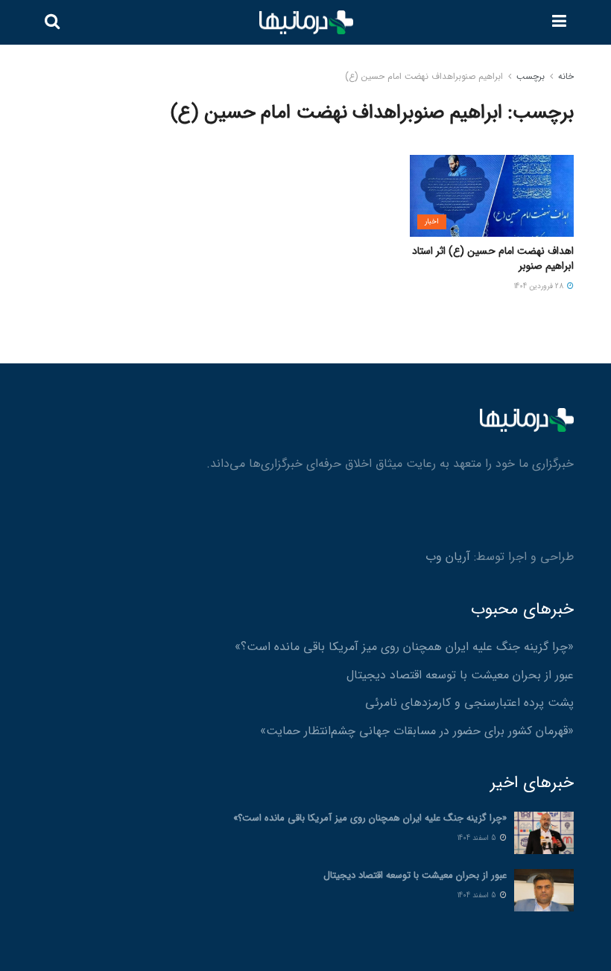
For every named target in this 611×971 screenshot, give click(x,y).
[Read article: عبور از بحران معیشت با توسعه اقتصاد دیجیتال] (544, 890)
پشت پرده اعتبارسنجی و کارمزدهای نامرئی (469, 702)
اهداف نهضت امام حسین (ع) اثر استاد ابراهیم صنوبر (493, 258)
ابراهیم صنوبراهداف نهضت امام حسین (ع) (424, 76)
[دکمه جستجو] (52, 22)
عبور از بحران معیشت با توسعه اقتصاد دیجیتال (460, 675)
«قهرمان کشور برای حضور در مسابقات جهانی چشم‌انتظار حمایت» (417, 731)
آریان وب (447, 556)
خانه (566, 76)
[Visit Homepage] (306, 22)
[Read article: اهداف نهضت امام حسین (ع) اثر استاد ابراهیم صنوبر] (492, 196)
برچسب (530, 76)
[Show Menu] (559, 22)
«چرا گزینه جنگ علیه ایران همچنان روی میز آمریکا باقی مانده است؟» (404, 646)
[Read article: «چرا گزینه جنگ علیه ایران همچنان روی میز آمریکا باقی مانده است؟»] (544, 833)
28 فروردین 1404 (540, 286)
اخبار (432, 221)
